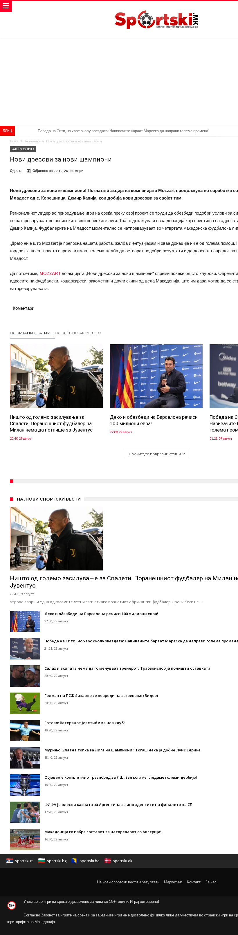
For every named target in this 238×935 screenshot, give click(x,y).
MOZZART (50, 273)
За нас (211, 882)
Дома (14, 141)
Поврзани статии (30, 333)
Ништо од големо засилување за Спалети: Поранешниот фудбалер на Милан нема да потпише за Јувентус (51, 423)
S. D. (18, 170)
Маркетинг (173, 882)
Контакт (194, 882)
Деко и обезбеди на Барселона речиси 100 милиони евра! (154, 420)
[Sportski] (157, 6)
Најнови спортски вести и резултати (128, 882)
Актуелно (32, 141)
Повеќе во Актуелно (78, 333)
